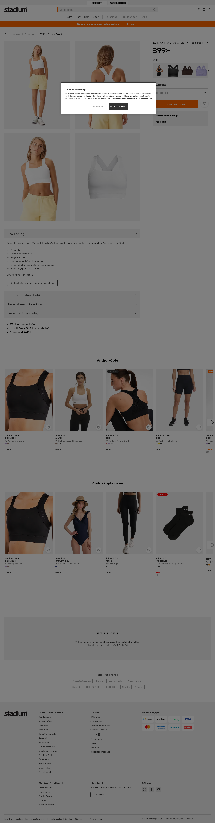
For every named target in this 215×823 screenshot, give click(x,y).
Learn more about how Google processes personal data (130, 99)
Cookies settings (97, 106)
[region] (108, 98)
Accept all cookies (118, 107)
